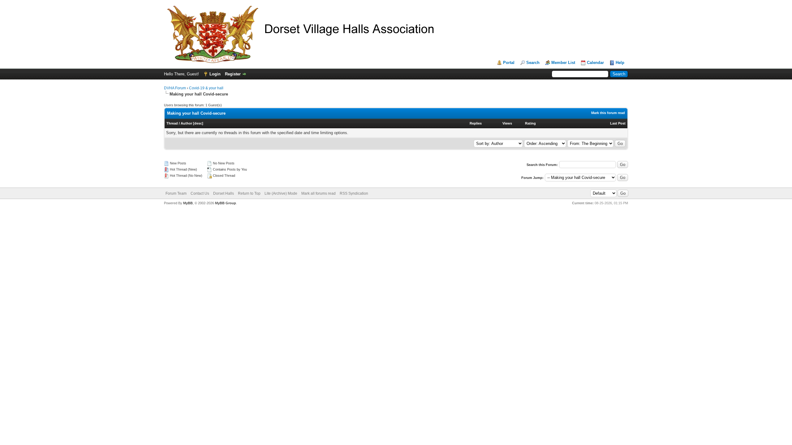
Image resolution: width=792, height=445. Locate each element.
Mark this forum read (608, 113)
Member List (563, 62)
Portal (508, 62)
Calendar (595, 62)
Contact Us (200, 193)
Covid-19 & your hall (206, 88)
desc (198, 123)
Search (533, 62)
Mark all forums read (318, 193)
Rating (530, 123)
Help (620, 62)
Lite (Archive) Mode (281, 193)
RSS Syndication (354, 193)
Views (507, 123)
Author (186, 123)
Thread (172, 123)
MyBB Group (225, 203)
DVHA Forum (175, 88)
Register (233, 74)
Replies (476, 123)
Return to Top (249, 193)
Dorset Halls (223, 193)
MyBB (188, 203)
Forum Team (176, 193)
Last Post (618, 123)
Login (215, 74)
